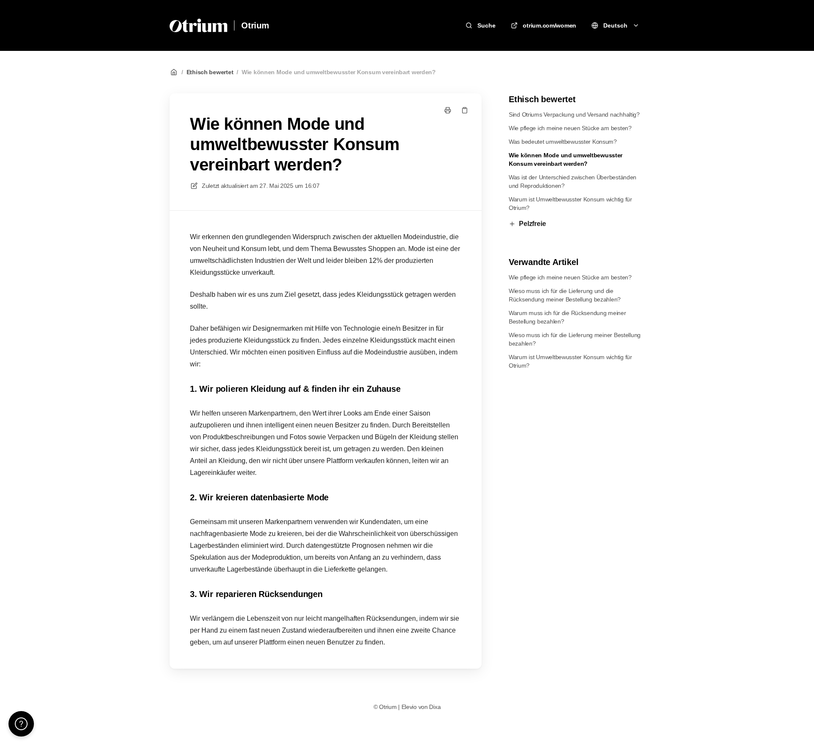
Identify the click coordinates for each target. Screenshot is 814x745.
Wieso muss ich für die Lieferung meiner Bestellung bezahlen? (575, 339)
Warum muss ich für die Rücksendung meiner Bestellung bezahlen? (567, 317)
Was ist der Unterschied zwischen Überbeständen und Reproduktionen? (572, 181)
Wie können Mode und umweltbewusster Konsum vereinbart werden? (339, 72)
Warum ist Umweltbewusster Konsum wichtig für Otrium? (570, 203)
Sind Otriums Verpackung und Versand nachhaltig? (574, 114)
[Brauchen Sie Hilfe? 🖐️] (21, 724)
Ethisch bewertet (210, 72)
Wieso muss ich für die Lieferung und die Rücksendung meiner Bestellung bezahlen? (565, 295)
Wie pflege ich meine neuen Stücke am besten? (570, 128)
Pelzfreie (532, 223)
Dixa (434, 706)
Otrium (255, 25)
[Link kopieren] (464, 110)
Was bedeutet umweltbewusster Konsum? (563, 141)
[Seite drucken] (447, 110)
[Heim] (198, 25)
